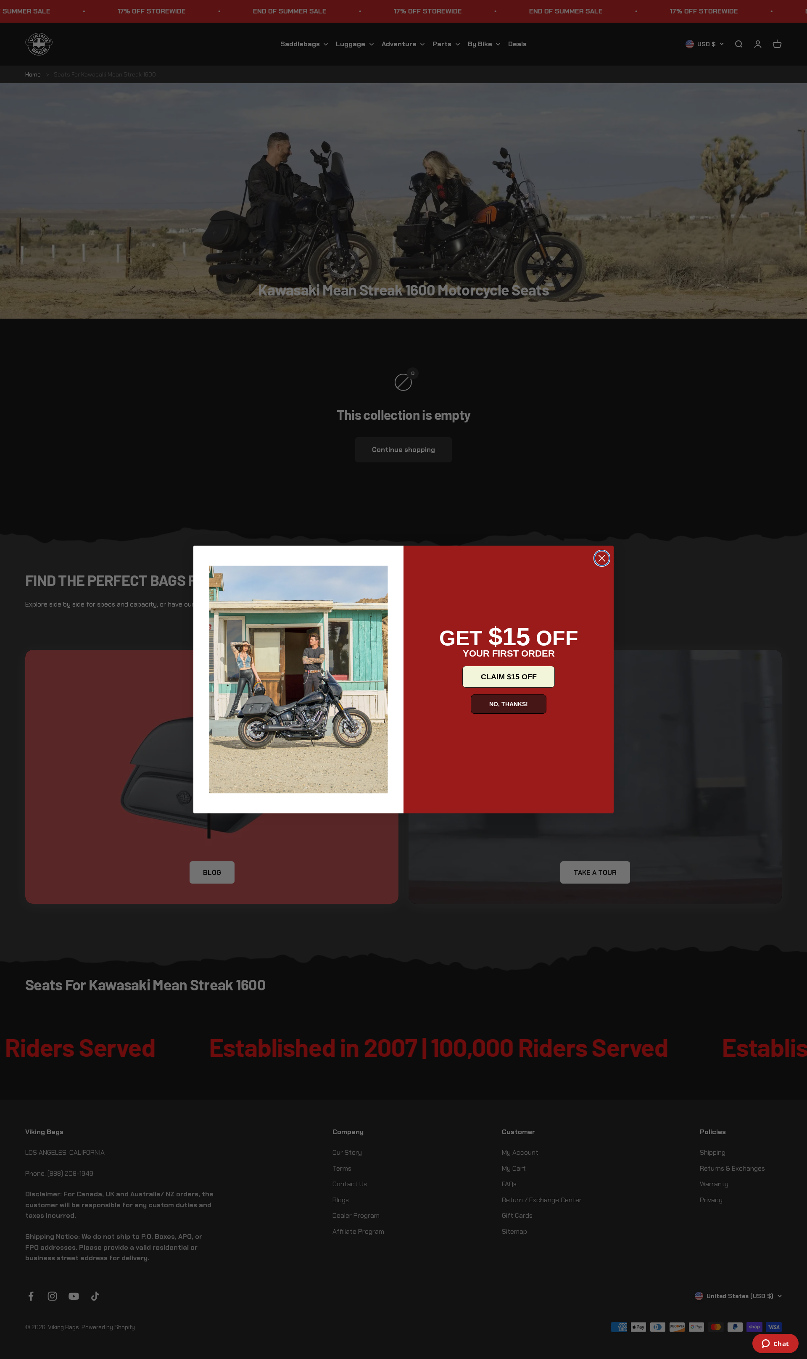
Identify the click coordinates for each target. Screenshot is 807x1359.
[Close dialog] (601, 558)
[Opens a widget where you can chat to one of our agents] (775, 1344)
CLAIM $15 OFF (509, 677)
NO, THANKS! (508, 704)
